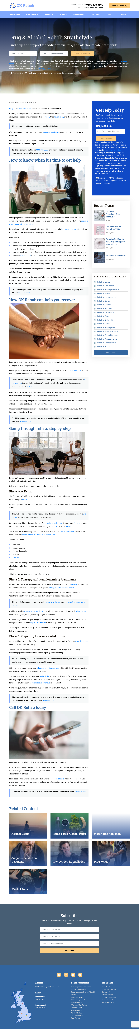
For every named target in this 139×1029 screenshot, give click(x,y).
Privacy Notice (107, 994)
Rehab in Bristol (103, 346)
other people (81, 611)
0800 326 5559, (42, 150)
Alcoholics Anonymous (41, 683)
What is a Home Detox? (116, 255)
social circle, (44, 676)
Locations (20, 102)
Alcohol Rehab (76, 1013)
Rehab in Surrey (103, 301)
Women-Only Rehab (78, 989)
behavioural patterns (69, 229)
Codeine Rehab (76, 1008)
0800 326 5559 (94, 4)
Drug (11, 108)
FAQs (110, 14)
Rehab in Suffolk (104, 305)
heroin (55, 526)
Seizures (16, 557)
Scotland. (30, 386)
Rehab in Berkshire (104, 308)
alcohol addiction (24, 108)
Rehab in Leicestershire (106, 343)
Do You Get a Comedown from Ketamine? (113, 214)
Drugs (62, 14)
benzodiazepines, (67, 531)
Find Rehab (15, 14)
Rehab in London (104, 282)
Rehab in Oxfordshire (105, 320)
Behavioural (78, 14)
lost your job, (25, 255)
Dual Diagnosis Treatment (81, 987)
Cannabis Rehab (77, 1015)
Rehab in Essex (103, 316)
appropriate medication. (53, 523)
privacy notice (45, 69)
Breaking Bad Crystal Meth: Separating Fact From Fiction (115, 241)
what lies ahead (81, 641)
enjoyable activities (38, 622)
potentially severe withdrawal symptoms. (38, 534)
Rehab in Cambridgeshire (107, 335)
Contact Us (106, 992)
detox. (24, 499)
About (123, 14)
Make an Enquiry (119, 5)
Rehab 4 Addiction (108, 1000)
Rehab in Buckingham (106, 327)
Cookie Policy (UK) (109, 997)
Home (11, 102)
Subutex (77, 523)
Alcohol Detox (76, 1010)
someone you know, (51, 132)
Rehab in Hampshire (105, 312)
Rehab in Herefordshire (106, 297)
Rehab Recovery (108, 1002)
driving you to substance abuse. (61, 587)
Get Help (95, 14)
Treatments (31, 14)
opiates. (69, 526)
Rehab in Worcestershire (107, 339)
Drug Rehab (75, 1018)
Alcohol (48, 14)
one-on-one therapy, (53, 602)
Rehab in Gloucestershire (107, 331)
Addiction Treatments (110, 989)
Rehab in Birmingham (105, 286)
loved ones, (59, 117)
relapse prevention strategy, (48, 668)
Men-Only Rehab (77, 997)
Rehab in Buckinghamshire (108, 289)
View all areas (110, 353)
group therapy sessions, (33, 611)
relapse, (74, 584)
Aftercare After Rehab (79, 1005)
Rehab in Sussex (104, 293)
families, (46, 117)
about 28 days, (58, 779)
